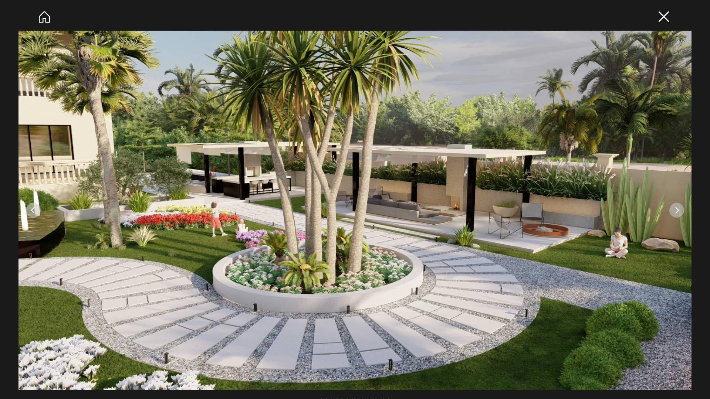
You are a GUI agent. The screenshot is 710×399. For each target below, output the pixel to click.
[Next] (676, 210)
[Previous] (33, 210)
